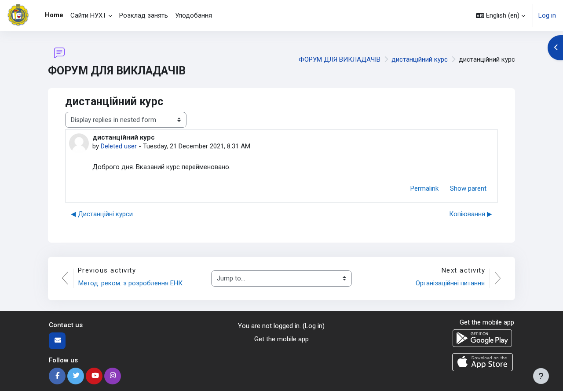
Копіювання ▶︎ (470, 214)
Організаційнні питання (450, 283)
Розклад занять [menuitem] (143, 15)
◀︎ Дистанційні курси (102, 214)
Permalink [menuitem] (424, 188)
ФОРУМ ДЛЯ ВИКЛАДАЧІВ (339, 59)
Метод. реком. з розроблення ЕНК (130, 283)
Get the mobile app (281, 339)
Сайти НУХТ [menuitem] (88, 15)
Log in (547, 15)
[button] (500, 15)
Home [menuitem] (54, 15)
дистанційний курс (419, 59)
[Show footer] (541, 376)
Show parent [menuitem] (468, 188)
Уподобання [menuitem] (193, 15)
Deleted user (119, 146)
